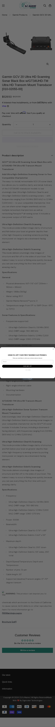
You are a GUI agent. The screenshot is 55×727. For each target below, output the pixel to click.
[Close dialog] (53, 349)
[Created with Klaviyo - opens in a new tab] (27, 379)
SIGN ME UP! (27, 366)
